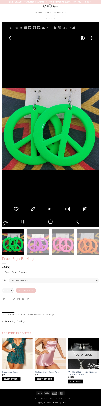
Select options (11, 379)
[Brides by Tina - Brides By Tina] (51, 6)
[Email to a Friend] (18, 299)
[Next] (93, 124)
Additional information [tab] (28, 315)
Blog (51, 399)
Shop (48, 12)
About (34, 399)
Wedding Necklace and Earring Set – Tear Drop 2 (82, 373)
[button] (7, 7)
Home (38, 12)
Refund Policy (63, 399)
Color (4, 280)
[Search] (98, 6)
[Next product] (48, 17)
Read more (75, 381)
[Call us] (90, 2)
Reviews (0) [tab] (48, 315)
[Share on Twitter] (14, 299)
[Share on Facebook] (9, 299)
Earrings (60, 12)
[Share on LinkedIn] (28, 299)
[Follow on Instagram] (85, 2)
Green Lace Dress (10, 372)
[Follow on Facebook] (83, 2)
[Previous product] (53, 17)
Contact (43, 399)
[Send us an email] (88, 2)
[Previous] (7, 124)
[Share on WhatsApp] (4, 299)
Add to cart (25, 290)
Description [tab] (8, 315)
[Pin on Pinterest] (23, 299)
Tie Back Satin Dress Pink (47, 372)
